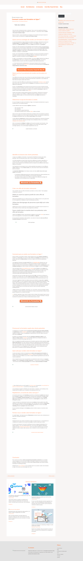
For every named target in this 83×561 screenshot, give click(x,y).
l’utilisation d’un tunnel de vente (18, 120)
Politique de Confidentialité (62, 551)
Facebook (25, 337)
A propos (58, 555)
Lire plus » (11, 504)
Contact (58, 557)
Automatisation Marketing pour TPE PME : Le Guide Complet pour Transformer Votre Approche (67, 44)
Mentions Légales (60, 554)
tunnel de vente (37, 262)
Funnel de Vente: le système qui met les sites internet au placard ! (41, 497)
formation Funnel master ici (24, 426)
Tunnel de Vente (15, 21)
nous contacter (22, 465)
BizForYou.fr (26, 64)
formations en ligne (42, 81)
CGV (58, 552)
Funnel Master (59, 548)
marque (35, 56)
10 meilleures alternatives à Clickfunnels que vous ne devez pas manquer (19, 496)
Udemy (29, 90)
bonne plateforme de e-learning (28, 268)
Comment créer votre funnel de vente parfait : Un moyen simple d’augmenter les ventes (19, 512)
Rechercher (61, 16)
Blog (58, 549)
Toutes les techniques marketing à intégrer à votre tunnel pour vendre (42, 525)
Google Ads (24, 331)
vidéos (31, 111)
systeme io (30, 354)
